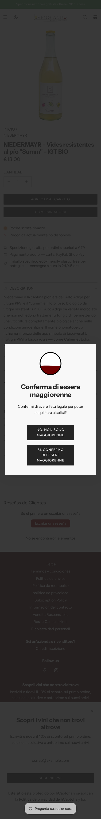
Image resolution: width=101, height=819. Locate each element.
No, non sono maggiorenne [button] (50, 432)
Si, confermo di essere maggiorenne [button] (50, 455)
